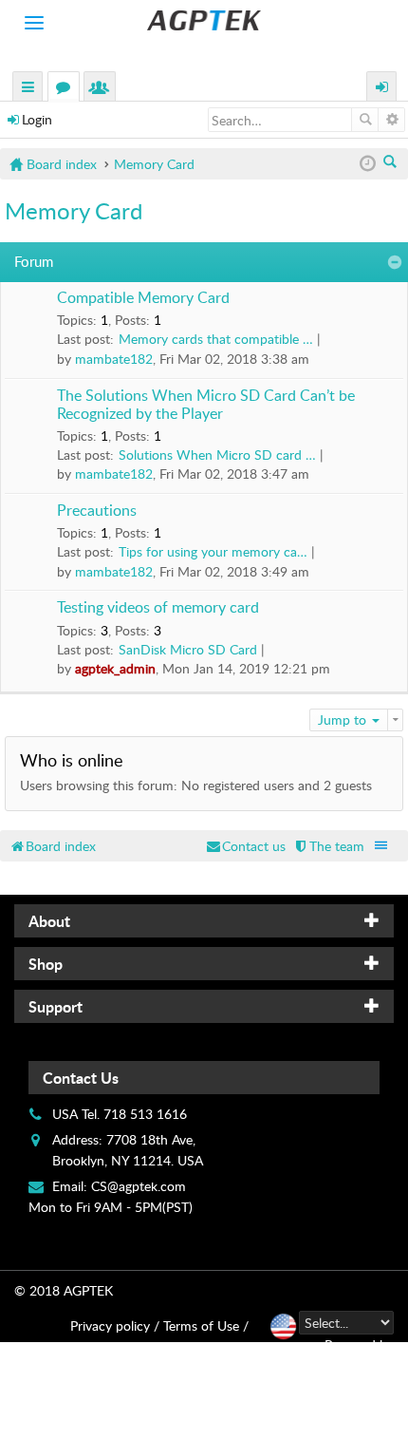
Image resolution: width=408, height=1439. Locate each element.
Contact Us (81, 1078)
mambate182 (114, 359)
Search (365, 119)
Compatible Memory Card (143, 298)
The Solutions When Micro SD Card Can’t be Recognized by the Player (206, 405)
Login (37, 119)
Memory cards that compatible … (216, 339)
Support (55, 1006)
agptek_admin (115, 668)
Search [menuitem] (391, 163)
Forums (67, 89)
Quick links (28, 89)
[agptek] (204, 20)
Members (103, 89)
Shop (45, 964)
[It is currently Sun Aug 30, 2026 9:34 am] (368, 164)
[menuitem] (328, 846)
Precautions (97, 511)
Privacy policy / (114, 1325)
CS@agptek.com (138, 1186)
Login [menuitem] (382, 89)
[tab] (204, 920)
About (49, 921)
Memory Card (73, 210)
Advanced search (391, 119)
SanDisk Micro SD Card (188, 649)
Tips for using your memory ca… (213, 551)
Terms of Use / (206, 1325)
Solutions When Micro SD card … (217, 454)
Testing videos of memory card (158, 607)
